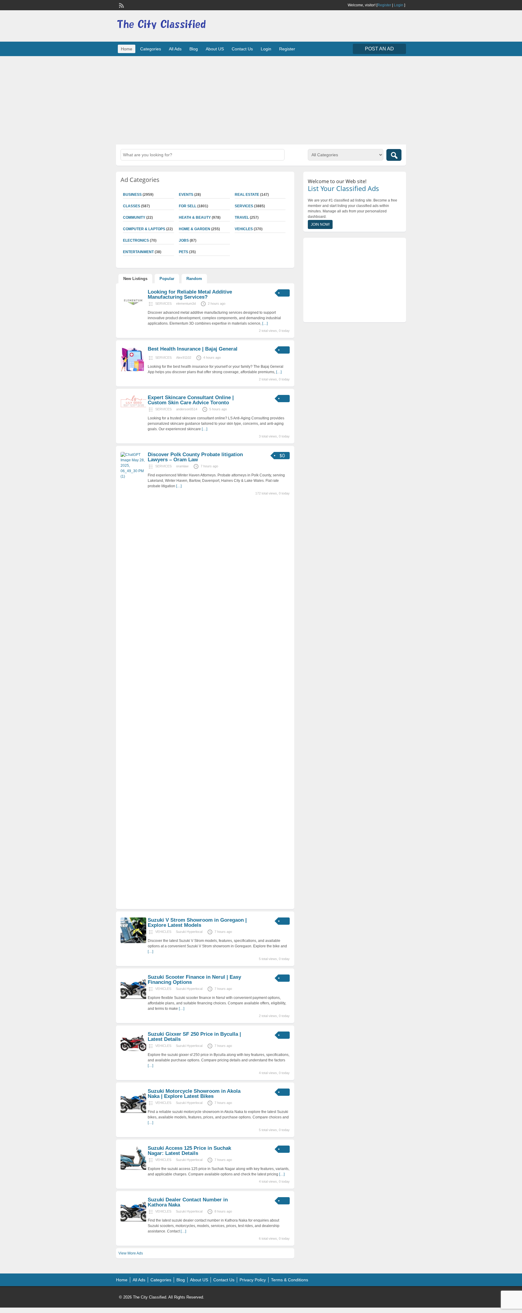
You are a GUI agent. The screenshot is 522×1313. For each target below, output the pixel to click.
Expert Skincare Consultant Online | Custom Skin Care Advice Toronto (191, 400)
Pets (183, 252)
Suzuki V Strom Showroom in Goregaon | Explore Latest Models (197, 922)
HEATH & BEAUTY (195, 217)
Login (398, 5)
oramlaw (182, 466)
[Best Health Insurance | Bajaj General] (133, 371)
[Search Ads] (393, 155)
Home (126, 48)
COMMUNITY (134, 217)
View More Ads (130, 1253)
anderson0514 (186, 409)
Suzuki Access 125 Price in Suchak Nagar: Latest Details (189, 1150)
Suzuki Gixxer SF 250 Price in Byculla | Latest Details (194, 1036)
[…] (265, 323)
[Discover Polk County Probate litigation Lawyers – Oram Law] (133, 476)
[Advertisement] (261, 99)
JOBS (184, 240)
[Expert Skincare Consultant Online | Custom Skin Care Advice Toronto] (133, 407)
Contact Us (242, 48)
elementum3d (186, 303)
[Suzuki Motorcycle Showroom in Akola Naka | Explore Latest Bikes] (133, 1113)
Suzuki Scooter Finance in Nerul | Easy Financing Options (194, 979)
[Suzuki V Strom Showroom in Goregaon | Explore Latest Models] (133, 942)
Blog (193, 48)
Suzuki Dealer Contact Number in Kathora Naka (188, 1202)
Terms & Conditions (289, 1279)
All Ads (175, 48)
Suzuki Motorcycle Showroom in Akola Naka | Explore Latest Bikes (194, 1093)
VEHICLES (244, 229)
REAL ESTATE (247, 194)
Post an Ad (379, 48)
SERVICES (244, 206)
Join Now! (320, 224)
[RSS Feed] (120, 4)
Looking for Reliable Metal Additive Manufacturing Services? (190, 294)
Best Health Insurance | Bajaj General (192, 349)
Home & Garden (194, 229)
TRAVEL (242, 217)
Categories (150, 48)
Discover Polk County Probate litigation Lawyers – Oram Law (195, 457)
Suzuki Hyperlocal (189, 931)
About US (215, 48)
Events (186, 194)
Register (384, 5)
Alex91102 (183, 357)
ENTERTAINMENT (138, 252)
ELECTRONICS (136, 240)
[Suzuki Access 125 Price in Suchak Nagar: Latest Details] (133, 1170)
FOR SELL (187, 206)
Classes (131, 206)
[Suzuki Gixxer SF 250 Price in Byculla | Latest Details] (133, 1056)
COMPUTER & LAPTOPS (144, 229)
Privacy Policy (253, 1279)
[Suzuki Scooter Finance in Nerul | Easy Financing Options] (133, 999)
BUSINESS (132, 194)
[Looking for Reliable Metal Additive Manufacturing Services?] (133, 314)
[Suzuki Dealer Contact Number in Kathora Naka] (133, 1221)
